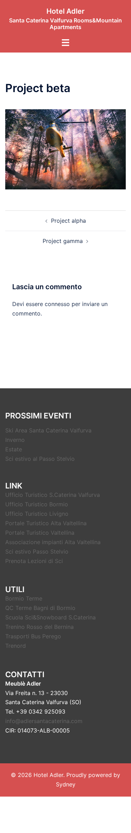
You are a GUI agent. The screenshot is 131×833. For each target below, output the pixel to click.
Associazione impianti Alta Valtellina (53, 542)
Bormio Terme (23, 598)
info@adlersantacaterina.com (43, 720)
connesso (57, 303)
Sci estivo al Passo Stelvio (40, 458)
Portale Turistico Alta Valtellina (46, 523)
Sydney (65, 784)
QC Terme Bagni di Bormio (40, 607)
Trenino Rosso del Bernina (39, 626)
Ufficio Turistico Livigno (36, 513)
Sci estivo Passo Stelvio (36, 551)
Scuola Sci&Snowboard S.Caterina (50, 617)
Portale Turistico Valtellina (39, 532)
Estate (13, 449)
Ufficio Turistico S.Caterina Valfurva (52, 494)
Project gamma (63, 240)
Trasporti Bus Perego (33, 636)
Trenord (15, 645)
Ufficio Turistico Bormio (36, 504)
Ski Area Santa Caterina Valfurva (48, 430)
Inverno (15, 439)
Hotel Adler (65, 11)
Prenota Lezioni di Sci (34, 560)
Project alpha (68, 220)
